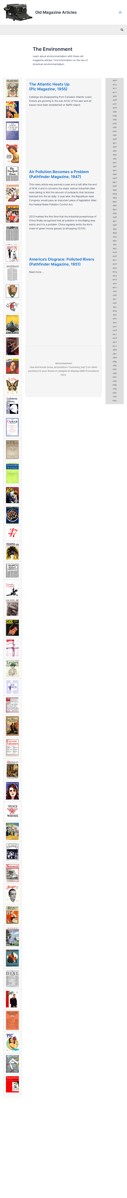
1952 (115, 162)
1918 (114, 295)
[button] (122, 30)
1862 (114, 392)
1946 (114, 185)
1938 (114, 217)
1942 (114, 201)
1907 (114, 334)
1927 (114, 259)
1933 (114, 236)
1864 (114, 384)
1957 (115, 142)
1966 (115, 107)
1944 (114, 193)
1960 (114, 131)
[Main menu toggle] (120, 12)
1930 (115, 248)
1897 (114, 353)
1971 (115, 88)
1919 (114, 291)
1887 (114, 369)
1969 (115, 96)
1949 (114, 174)
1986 (115, 80)
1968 (115, 99)
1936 (114, 224)
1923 (115, 275)
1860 (114, 400)
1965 (114, 111)
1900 (114, 345)
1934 (115, 232)
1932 (115, 240)
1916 (114, 302)
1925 (115, 267)
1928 (114, 256)
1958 (114, 138)
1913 (114, 314)
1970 (114, 92)
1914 (115, 310)
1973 (115, 84)
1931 (114, 244)
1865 (114, 381)
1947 (114, 182)
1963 (114, 119)
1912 (115, 318)
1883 (114, 373)
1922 (114, 279)
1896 (115, 357)
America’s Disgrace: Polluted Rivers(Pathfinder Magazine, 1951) (61, 262)
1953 (114, 158)
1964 (114, 115)
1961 (114, 127)
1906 (114, 338)
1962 (114, 123)
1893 (114, 365)
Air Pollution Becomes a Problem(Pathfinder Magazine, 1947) (59, 174)
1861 (114, 396)
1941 (115, 205)
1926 (114, 263)
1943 (115, 197)
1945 (115, 189)
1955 (114, 150)
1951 (114, 166)
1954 (115, 154)
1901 (115, 341)
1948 (114, 178)
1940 (114, 209)
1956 (114, 146)
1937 (115, 221)
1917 (115, 298)
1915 (114, 306)
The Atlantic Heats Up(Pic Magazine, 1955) (49, 86)
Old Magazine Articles (56, 12)
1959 (114, 135)
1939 (114, 213)
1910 (115, 326)
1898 (115, 349)
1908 (114, 330)
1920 (114, 287)
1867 (114, 377)
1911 (114, 322)
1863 (114, 388)
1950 (115, 170)
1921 (115, 283)
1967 (114, 103)
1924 (114, 271)
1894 (114, 361)
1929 (114, 252)
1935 (114, 228)
